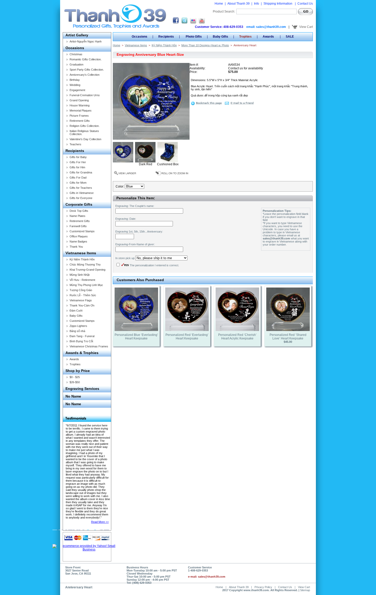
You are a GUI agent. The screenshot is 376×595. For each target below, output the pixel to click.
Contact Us (305, 3)
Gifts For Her (78, 162)
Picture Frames (79, 115)
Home (219, 3)
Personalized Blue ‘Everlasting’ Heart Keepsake (136, 336)
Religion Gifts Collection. (84, 125)
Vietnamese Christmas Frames (89, 346)
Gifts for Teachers (81, 187)
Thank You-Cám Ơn (82, 305)
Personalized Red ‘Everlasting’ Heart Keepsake (186, 336)
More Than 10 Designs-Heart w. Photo (205, 45)
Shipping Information (278, 3)
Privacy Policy (263, 587)
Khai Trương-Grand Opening (87, 269)
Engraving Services (82, 389)
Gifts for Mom (78, 182)
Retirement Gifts (80, 120)
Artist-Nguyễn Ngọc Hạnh (86, 41)
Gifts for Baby (78, 157)
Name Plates (77, 215)
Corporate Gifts (78, 204)
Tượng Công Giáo (81, 290)
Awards (74, 359)
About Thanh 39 (238, 3)
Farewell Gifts (78, 226)
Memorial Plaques (81, 110)
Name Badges (78, 241)
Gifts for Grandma (81, 172)
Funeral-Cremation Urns (85, 95)
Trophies (75, 364)
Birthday (75, 79)
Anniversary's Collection (84, 74)
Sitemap (305, 590)
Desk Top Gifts (79, 210)
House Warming (80, 105)
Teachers (75, 144)
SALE (290, 36)
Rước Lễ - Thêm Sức (83, 295)
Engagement (77, 90)
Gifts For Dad (78, 177)
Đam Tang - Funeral (82, 336)
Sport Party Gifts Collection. (87, 69)
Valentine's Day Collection (85, 139)
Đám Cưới (76, 310)
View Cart (305, 27)
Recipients (74, 151)
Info (256, 3)
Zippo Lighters (78, 325)
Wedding (75, 84)
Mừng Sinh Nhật (80, 274)
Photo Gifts (193, 36)
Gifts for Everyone (81, 198)
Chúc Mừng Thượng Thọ (85, 264)
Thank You (76, 246)
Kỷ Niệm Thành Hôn (82, 259)
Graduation (76, 64)
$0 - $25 (75, 377)
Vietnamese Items (80, 253)
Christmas (76, 54)
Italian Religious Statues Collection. (84, 132)
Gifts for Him (77, 167)
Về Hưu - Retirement (82, 279)
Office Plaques (79, 236)
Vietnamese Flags (81, 300)
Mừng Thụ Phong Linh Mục (86, 285)
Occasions (74, 48)
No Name (73, 396)
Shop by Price (77, 371)
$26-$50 (75, 382)
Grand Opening (79, 100)
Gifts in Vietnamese (82, 192)
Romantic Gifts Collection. (86, 59)
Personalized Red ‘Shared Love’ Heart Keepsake (288, 336)
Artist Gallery (76, 35)
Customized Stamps (82, 231)
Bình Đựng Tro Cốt (81, 341)
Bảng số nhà (77, 331)
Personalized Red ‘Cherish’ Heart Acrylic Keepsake (237, 336)
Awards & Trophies (81, 353)
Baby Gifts (76, 315)
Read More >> (100, 521)
